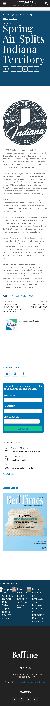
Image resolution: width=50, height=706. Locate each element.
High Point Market (19, 459)
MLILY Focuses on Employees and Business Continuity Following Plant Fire (38, 603)
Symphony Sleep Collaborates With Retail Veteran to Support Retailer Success (8, 602)
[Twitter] (19, 69)
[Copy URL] (36, 69)
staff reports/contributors (29, 321)
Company (12, 18)
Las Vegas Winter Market (22, 468)
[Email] (30, 69)
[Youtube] (35, 699)
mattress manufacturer (22, 296)
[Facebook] (13, 69)
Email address (11, 417)
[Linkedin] (25, 69)
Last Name (9, 406)
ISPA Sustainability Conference (26, 451)
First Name (9, 395)
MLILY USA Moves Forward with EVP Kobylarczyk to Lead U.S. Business (13, 308)
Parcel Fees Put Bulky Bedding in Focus (22, 595)
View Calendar (8, 474)
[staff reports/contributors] (11, 325)
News (5, 14)
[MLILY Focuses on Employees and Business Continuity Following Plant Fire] (29, 589)
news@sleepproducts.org (32, 682)
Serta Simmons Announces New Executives (39, 306)
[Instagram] (15, 374)
